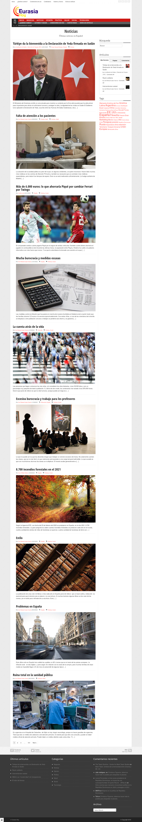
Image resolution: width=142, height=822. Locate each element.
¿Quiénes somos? (22, 1)
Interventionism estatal (25, 25)
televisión (122, 124)
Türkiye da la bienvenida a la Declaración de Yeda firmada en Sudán (54, 43)
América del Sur (113, 103)
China (111, 107)
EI (117, 113)
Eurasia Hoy (14, 820)
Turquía (65, 47)
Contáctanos (47, 1)
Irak (111, 117)
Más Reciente (105, 60)
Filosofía (40, 330)
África (116, 129)
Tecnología (84, 20)
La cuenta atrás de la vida (28, 326)
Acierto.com (21, 193)
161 (29, 743)
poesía (115, 121)
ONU (120, 119)
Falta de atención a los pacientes (36, 115)
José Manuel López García (24, 119)
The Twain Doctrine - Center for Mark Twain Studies (112, 764)
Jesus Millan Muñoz (23, 473)
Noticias (40, 20)
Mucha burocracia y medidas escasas (38, 258)
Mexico (110, 119)
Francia (121, 115)
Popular (115, 60)
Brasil (101, 108)
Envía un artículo (70, 1)
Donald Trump (124, 110)
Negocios (30, 20)
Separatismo (110, 124)
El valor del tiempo (18, 780)
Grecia (108, 117)
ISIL (117, 117)
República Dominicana (124, 122)
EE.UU (111, 112)
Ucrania (117, 126)
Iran (114, 117)
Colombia (117, 108)
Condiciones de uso (35, 1)
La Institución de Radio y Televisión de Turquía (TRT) (28, 47)
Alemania (103, 103)
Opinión (49, 20)
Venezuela (111, 129)
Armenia (118, 106)
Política (58, 20)
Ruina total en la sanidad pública (33, 675)
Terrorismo (103, 127)
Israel (120, 117)
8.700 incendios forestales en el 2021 (38, 469)
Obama (116, 120)
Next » (35, 743)
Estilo (19, 538)
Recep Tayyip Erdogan (56, 47)
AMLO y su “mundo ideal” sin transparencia (26, 777)
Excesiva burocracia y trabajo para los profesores (45, 399)
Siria (116, 124)
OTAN (101, 122)
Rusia (102, 124)
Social (74, 20)
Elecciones (121, 113)
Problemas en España (29, 606)
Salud (66, 20)
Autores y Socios (58, 1)
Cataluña (106, 108)
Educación (43, 402)
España (42, 119)
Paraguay (107, 121)
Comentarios (125, 60)
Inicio (13, 1)
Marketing (103, 119)
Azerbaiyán (124, 106)
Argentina (110, 105)
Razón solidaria (108, 78)
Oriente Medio (125, 120)
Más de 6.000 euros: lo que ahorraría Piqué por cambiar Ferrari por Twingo (54, 188)
